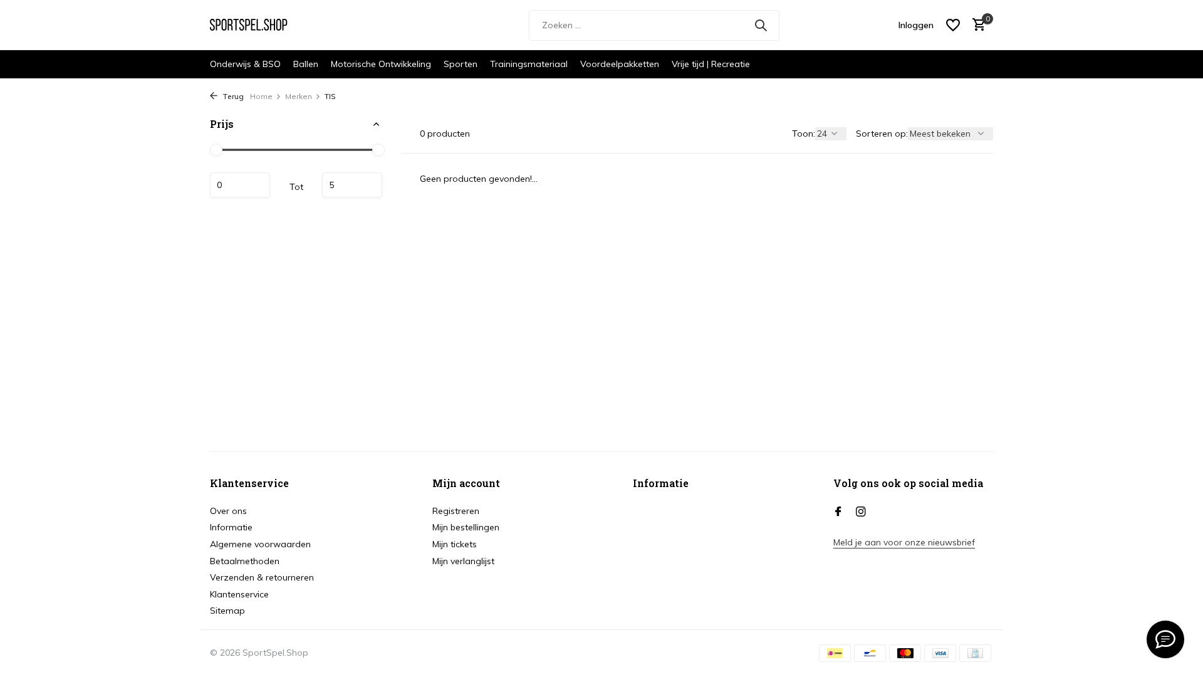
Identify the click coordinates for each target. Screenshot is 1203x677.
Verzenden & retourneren (262, 577)
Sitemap (227, 610)
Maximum (352, 184)
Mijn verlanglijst (463, 561)
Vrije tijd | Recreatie (711, 64)
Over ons (228, 511)
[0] (976, 25)
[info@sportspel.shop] (1165, 639)
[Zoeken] (760, 25)
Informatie (231, 527)
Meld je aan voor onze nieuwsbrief (904, 542)
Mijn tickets (454, 544)
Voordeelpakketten (619, 64)
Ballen (305, 64)
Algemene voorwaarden (260, 544)
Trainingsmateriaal (529, 64)
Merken (298, 96)
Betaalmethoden (244, 561)
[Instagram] (861, 512)
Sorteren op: (882, 133)
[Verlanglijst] (953, 25)
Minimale (240, 184)
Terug (232, 96)
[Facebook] (838, 512)
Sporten (460, 64)
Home (261, 96)
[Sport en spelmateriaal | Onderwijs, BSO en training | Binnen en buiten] (257, 25)
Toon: (803, 133)
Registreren (455, 511)
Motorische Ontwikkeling (381, 64)
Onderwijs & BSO (245, 64)
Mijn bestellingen (465, 527)
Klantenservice (239, 594)
